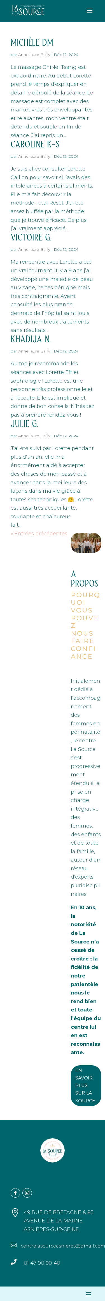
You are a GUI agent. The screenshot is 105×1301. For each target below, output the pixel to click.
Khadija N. (31, 339)
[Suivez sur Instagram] (27, 1193)
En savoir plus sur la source (85, 1085)
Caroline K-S (35, 144)
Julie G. (25, 424)
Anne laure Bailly (34, 54)
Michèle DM (32, 43)
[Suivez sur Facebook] (15, 1193)
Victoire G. (31, 237)
